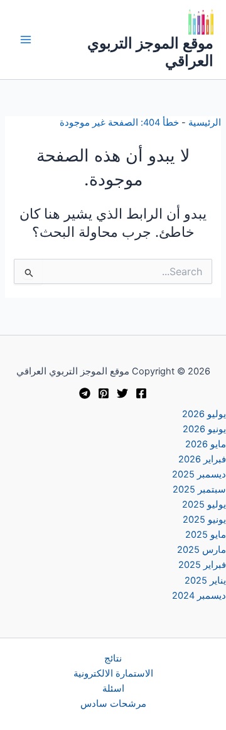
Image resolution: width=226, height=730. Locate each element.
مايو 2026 (205, 444)
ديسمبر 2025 (199, 474)
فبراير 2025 (202, 564)
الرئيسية (204, 122)
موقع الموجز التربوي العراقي (150, 52)
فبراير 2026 (202, 459)
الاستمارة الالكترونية (113, 673)
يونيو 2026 (204, 429)
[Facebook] (141, 393)
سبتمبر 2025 (199, 489)
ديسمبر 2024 (199, 595)
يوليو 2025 (204, 504)
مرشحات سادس (113, 703)
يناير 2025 (205, 580)
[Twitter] (122, 393)
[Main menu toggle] (26, 39)
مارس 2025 (201, 549)
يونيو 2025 (204, 519)
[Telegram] (84, 393)
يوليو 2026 (204, 414)
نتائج (113, 658)
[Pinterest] (103, 393)
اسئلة (113, 688)
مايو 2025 (205, 534)
